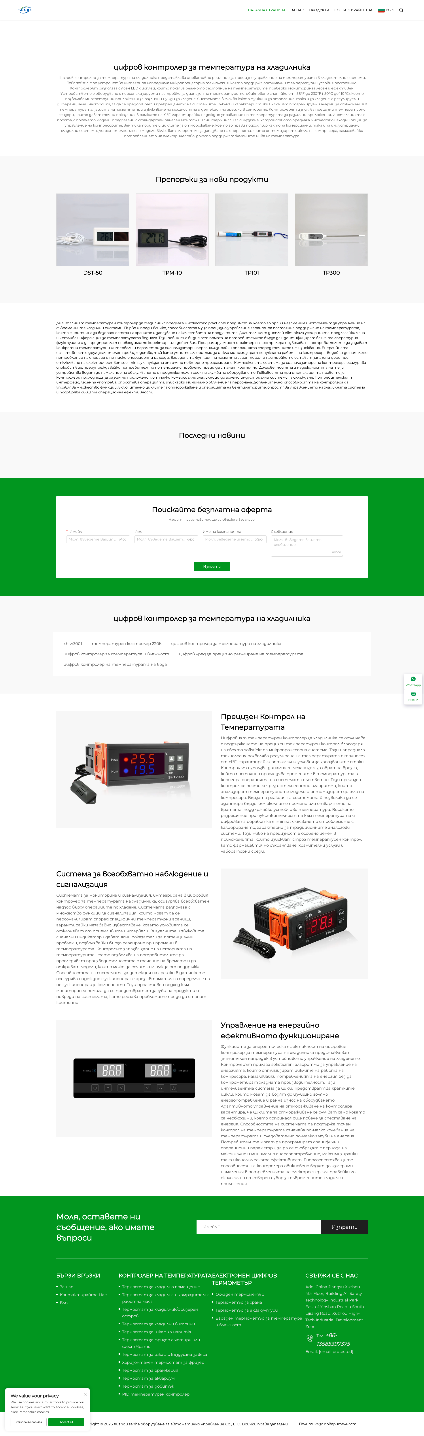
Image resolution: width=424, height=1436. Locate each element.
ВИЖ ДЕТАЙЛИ (93, 230)
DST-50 (92, 272)
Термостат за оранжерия (150, 1370)
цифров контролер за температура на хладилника (226, 643)
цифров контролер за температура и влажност (116, 654)
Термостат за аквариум (148, 1378)
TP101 (252, 272)
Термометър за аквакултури (247, 1310)
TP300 (331, 272)
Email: (329, 1351)
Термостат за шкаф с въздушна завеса (164, 1354)
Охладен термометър (240, 1294)
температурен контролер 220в (126, 643)
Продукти (319, 10)
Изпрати (212, 566)
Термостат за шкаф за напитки (157, 1332)
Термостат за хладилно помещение (161, 1286)
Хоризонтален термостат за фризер (163, 1362)
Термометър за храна (239, 1302)
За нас (297, 10)
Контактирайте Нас (353, 10)
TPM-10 (172, 272)
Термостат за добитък (148, 1386)
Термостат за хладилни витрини (158, 1324)
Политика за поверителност (327, 1424)
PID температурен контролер (155, 1394)
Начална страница (267, 10)
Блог (65, 1302)
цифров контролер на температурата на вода (115, 664)
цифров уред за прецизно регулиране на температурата (241, 654)
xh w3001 (73, 643)
